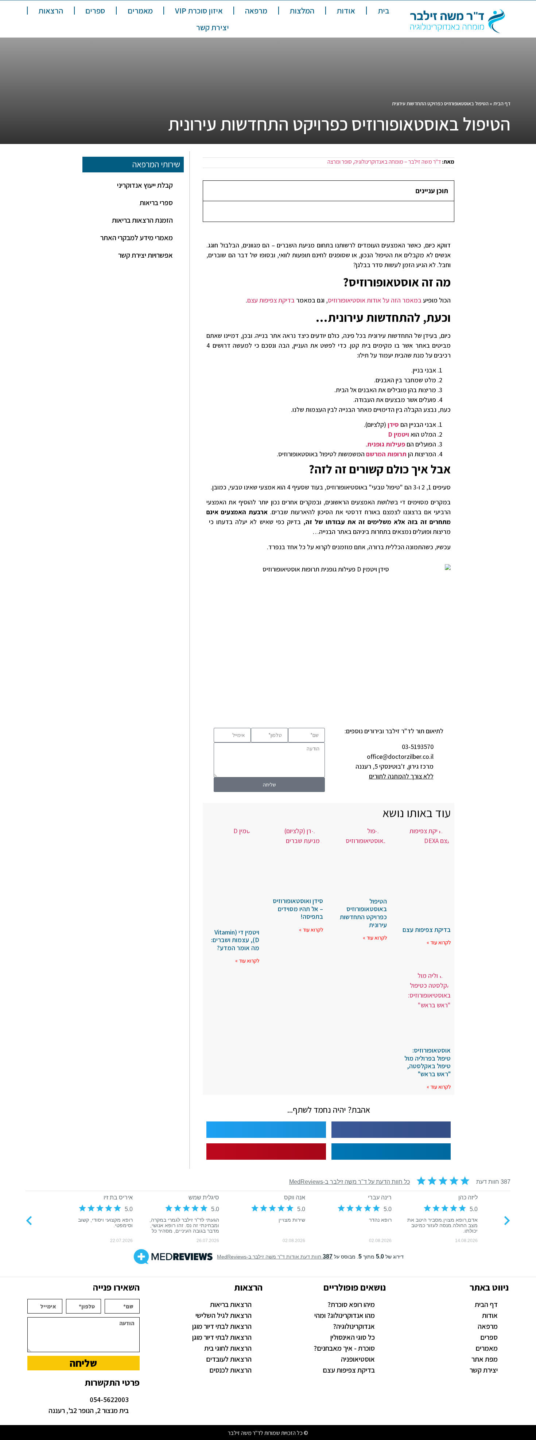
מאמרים (140, 10)
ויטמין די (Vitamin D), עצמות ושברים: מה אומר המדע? (235, 940)
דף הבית (501, 103)
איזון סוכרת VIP (199, 10)
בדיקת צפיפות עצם (271, 300)
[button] (211, 190)
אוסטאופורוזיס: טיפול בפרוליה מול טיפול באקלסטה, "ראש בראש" (427, 1062)
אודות (346, 10)
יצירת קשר (212, 27)
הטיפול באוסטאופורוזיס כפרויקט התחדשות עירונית (363, 913)
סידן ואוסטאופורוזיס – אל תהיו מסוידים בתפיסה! (298, 909)
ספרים (95, 10)
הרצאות (50, 10)
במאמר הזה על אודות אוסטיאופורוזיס (375, 300)
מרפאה (256, 10)
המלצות (302, 10)
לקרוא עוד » (439, 942)
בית (383, 10)
